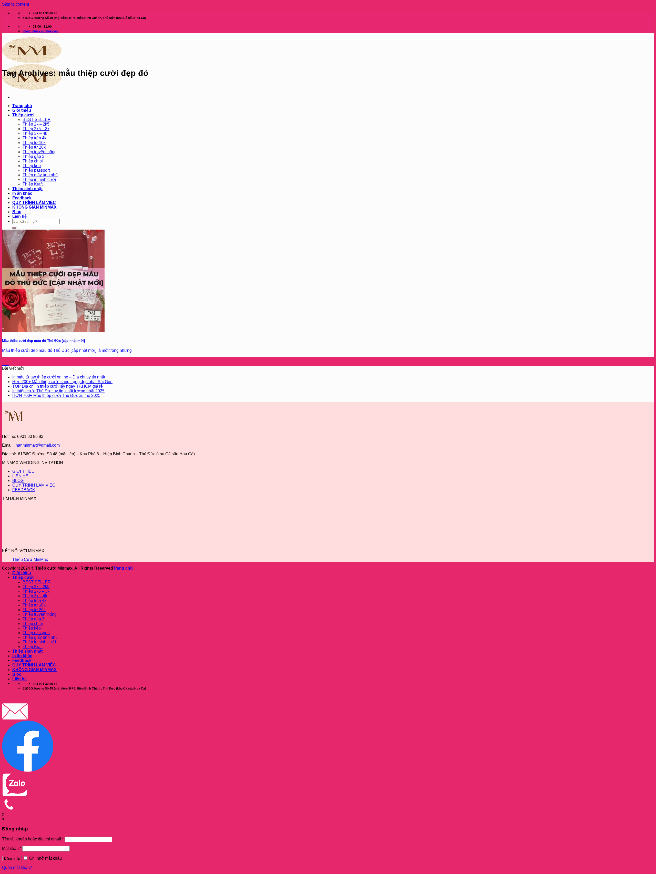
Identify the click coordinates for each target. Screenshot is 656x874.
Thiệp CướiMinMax (30, 559)
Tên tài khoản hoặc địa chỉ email (33, 839)
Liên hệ (19, 216)
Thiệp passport (36, 170)
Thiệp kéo (32, 165)
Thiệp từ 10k (34, 142)
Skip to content (15, 4)
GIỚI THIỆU (23, 471)
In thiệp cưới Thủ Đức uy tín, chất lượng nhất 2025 (58, 391)
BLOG (18, 480)
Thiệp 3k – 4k (35, 133)
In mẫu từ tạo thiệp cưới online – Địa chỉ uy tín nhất (58, 377)
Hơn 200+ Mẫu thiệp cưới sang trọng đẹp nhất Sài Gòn (62, 381)
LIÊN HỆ (20, 476)
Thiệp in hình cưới (39, 179)
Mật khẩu (11, 848)
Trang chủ (22, 106)
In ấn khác (22, 193)
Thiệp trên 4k (34, 138)
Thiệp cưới (23, 115)
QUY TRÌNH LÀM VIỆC (34, 202)
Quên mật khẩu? (17, 867)
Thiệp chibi (33, 161)
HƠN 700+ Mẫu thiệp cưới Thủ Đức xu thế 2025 (56, 395)
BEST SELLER (37, 119)
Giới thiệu (21, 110)
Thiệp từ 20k (34, 147)
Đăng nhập (12, 858)
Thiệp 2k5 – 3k (36, 129)
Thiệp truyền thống (40, 152)
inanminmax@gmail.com (37, 445)
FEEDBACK (23, 490)
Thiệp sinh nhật (27, 189)
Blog (17, 212)
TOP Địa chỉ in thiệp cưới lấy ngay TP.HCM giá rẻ (57, 386)
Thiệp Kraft (33, 184)
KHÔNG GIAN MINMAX (34, 207)
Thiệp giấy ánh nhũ (40, 175)
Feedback (22, 198)
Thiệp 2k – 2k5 (36, 124)
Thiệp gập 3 (33, 156)
